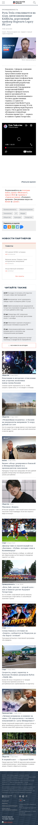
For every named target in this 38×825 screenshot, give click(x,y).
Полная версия (7, 817)
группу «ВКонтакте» (19, 192)
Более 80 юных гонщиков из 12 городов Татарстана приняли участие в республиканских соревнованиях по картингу (18, 678)
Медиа (22, 213)
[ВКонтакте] (5, 227)
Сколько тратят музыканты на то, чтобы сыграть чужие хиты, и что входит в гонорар (19, 382)
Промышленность (10, 10)
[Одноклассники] (9, 227)
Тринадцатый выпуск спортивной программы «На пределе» (19, 635)
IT (16, 213)
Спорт (4, 543)
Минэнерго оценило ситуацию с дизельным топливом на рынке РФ (17, 324)
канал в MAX (10, 195)
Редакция (5, 801)
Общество (7, 217)
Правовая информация (9, 806)
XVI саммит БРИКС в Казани (15, 253)
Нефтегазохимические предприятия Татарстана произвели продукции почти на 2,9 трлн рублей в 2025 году (19, 308)
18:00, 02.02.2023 (7, 29)
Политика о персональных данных (9, 809)
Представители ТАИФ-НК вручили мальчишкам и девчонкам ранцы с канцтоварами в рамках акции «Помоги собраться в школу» (18, 762)
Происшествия (7, 713)
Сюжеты (9, 246)
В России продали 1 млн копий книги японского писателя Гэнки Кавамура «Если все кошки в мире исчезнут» (19, 510)
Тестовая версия (8, 819)
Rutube (8, 201)
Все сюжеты (20, 276)
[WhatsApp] (13, 227)
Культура (17, 217)
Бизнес (4, 460)
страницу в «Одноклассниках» (16, 196)
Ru (20, 800)
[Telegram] (17, 227)
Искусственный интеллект (14, 270)
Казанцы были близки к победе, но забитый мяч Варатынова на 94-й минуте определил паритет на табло (18, 551)
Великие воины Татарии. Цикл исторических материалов (16, 261)
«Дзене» (16, 201)
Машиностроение (26, 209)
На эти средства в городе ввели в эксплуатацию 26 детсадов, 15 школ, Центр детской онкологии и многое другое (19, 425)
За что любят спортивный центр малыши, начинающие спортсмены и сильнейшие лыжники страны (18, 592)
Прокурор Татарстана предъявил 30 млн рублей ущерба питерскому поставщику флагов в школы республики (19, 469)
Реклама (5, 803)
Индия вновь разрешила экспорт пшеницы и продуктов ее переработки (18, 339)
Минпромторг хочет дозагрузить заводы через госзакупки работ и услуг (17, 300)
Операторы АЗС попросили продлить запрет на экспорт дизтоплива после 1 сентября (18, 316)
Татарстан (28, 217)
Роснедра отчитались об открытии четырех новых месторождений (18, 294)
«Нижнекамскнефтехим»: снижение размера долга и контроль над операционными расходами (18, 331)
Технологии (8, 213)
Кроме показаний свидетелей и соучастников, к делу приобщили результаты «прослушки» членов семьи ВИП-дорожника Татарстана (19, 721)
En (24, 800)
